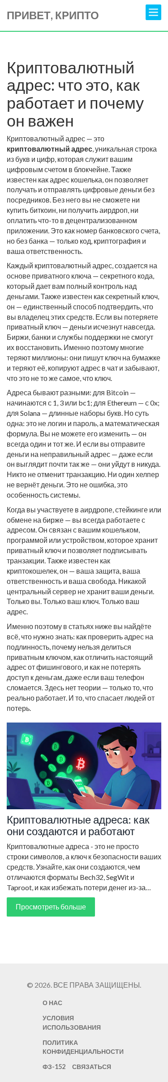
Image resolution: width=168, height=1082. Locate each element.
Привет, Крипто (53, 14)
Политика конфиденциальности (83, 1047)
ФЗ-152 (54, 1066)
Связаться (91, 1066)
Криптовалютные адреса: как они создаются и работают (78, 825)
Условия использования (72, 1022)
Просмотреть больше (51, 906)
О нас (52, 1002)
